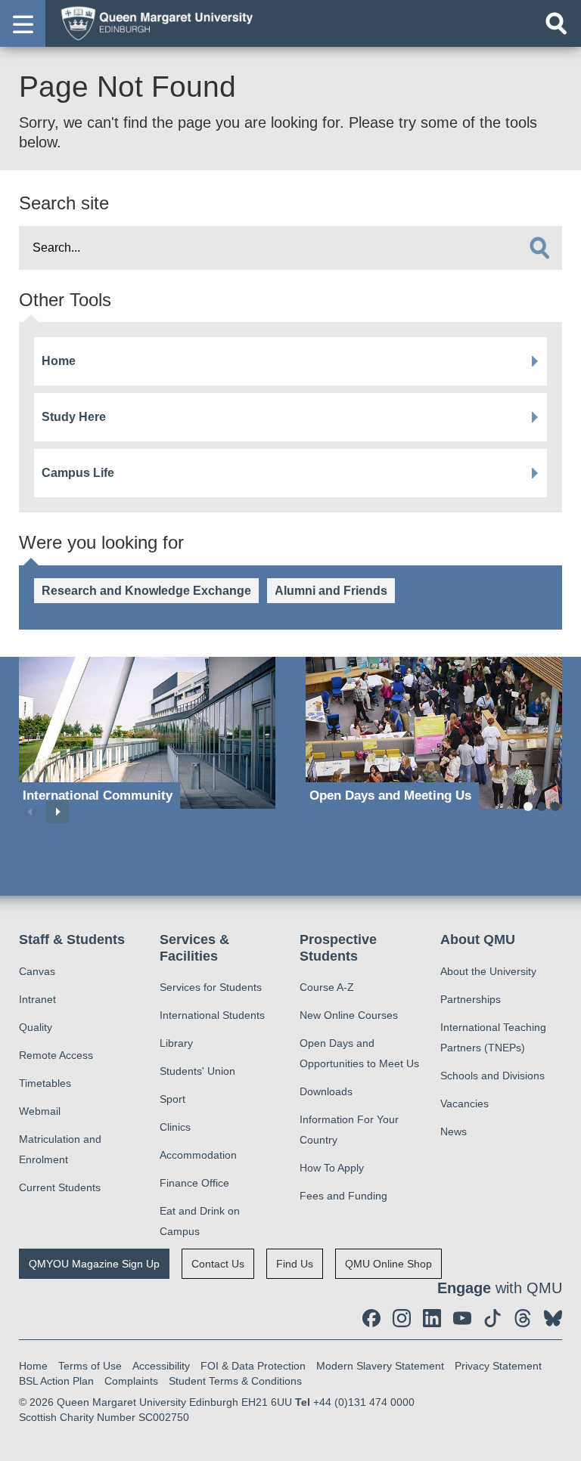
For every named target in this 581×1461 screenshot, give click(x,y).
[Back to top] (562, 1442)
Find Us (294, 1264)
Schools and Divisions (492, 1075)
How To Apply (332, 1168)
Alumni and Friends (331, 590)
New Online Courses (349, 1015)
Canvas (37, 971)
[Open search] (556, 23)
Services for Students (211, 987)
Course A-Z (327, 987)
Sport (172, 1099)
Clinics (175, 1127)
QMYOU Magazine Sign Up (94, 1264)
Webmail (40, 1111)
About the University (488, 971)
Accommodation (198, 1155)
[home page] (152, 22)
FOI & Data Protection (253, 1366)
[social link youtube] (462, 1318)
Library (176, 1043)
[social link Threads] (523, 1318)
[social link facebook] (371, 1318)
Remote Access (56, 1055)
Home (59, 360)
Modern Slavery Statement (380, 1366)
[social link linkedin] (432, 1318)
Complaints (131, 1381)
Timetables (45, 1083)
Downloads (326, 1091)
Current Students (60, 1187)
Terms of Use (90, 1366)
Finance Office (194, 1183)
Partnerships (470, 999)
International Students (212, 1015)
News (453, 1131)
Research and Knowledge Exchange (146, 590)
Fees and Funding (343, 1196)
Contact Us (217, 1264)
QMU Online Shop (388, 1264)
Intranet (37, 999)
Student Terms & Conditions (235, 1381)
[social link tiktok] (492, 1318)
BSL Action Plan (56, 1381)
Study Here (74, 416)
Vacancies (464, 1103)
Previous (30, 811)
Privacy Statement (498, 1366)
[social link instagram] (402, 1318)
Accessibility (161, 1366)
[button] (22, 23)
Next (57, 811)
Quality (35, 1027)
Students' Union (197, 1071)
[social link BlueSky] (553, 1318)
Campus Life (78, 472)
